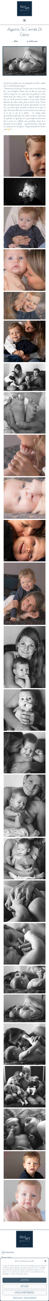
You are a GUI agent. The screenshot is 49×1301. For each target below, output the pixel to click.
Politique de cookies (17, 1297)
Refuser (24, 1286)
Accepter (25, 1280)
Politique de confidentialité (29, 1297)
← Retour (15, 41)
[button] (45, 1261)
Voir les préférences (24, 1292)
